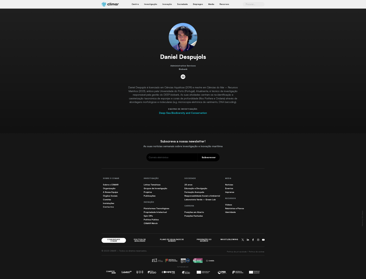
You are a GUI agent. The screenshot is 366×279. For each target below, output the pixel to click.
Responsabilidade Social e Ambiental (202, 196)
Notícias (229, 184)
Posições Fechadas (193, 216)
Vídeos (228, 204)
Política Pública (151, 219)
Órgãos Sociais (110, 196)
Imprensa (229, 192)
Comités (107, 199)
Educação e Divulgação (195, 188)
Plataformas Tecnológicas (156, 208)
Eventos (229, 188)
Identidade (230, 212)
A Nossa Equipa (110, 192)
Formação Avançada (194, 192)
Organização (109, 188)
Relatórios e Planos (234, 208)
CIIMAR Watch (151, 223)
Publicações (149, 196)
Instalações (108, 203)
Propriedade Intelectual (155, 212)
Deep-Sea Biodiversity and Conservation (183, 112)
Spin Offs (148, 216)
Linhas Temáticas (152, 184)
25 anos (188, 184)
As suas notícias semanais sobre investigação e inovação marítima (183, 146)
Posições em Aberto (194, 212)
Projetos (148, 192)
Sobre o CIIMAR (110, 184)
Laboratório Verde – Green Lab (200, 199)
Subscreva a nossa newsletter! (183, 141)
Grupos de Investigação (155, 188)
